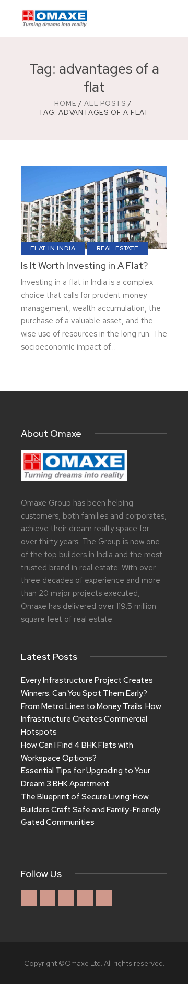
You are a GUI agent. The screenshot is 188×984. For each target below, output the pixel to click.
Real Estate (117, 248)
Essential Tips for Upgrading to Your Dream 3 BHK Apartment (85, 777)
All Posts (105, 103)
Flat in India (52, 248)
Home (65, 103)
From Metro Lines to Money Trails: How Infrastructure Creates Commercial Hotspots (91, 719)
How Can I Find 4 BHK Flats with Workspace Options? (77, 751)
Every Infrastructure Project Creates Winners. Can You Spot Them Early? (87, 687)
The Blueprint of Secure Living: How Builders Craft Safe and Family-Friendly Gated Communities (90, 809)
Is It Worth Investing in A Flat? (84, 265)
